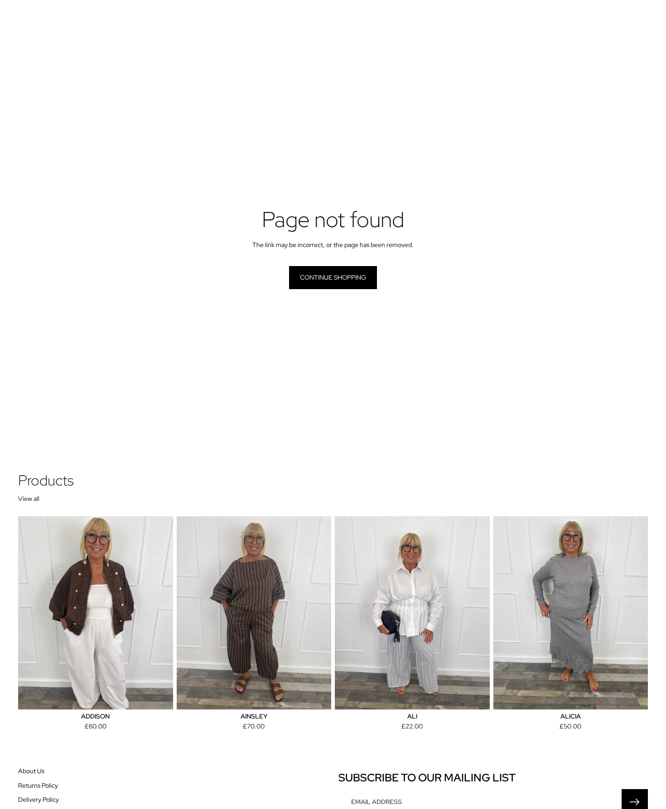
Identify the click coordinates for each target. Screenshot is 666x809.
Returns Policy (38, 785)
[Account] (618, 23)
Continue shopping (333, 277)
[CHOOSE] (159, 695)
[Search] (599, 23)
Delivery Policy (38, 799)
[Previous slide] (190, 613)
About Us (31, 771)
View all (28, 499)
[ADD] (476, 695)
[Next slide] (317, 613)
